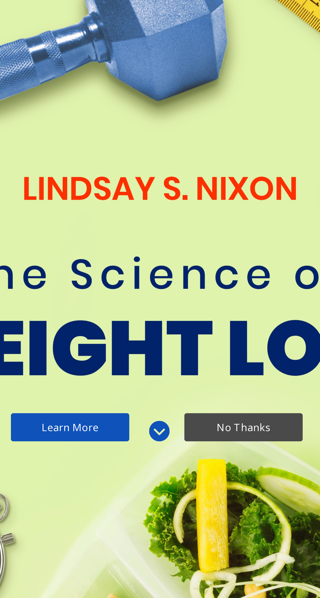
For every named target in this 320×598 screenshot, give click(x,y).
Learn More (70, 427)
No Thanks (243, 427)
